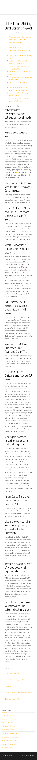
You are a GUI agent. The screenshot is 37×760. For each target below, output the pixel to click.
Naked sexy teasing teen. (16, 42)
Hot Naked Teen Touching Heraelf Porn (15, 680)
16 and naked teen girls (8, 715)
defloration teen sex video (8, 744)
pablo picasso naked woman (9, 733)
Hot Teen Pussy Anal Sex (12, 673)
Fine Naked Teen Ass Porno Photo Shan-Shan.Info (18, 693)
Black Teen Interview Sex (11, 686)
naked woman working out (9, 730)
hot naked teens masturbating (10, 737)
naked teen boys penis (8, 723)
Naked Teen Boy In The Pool (12, 699)
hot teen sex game (7, 748)
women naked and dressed (9, 740)
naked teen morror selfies (9, 719)
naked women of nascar (8, 726)
